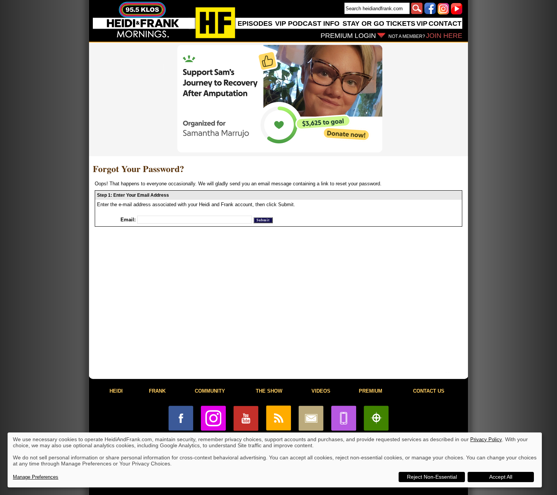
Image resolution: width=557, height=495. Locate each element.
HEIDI (116, 391)
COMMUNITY (210, 391)
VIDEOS (320, 391)
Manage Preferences (35, 477)
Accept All (500, 477)
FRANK (157, 391)
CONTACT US (428, 391)
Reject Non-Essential (432, 477)
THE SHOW (269, 391)
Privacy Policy (486, 439)
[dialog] (275, 459)
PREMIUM (370, 391)
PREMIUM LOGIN (348, 35)
